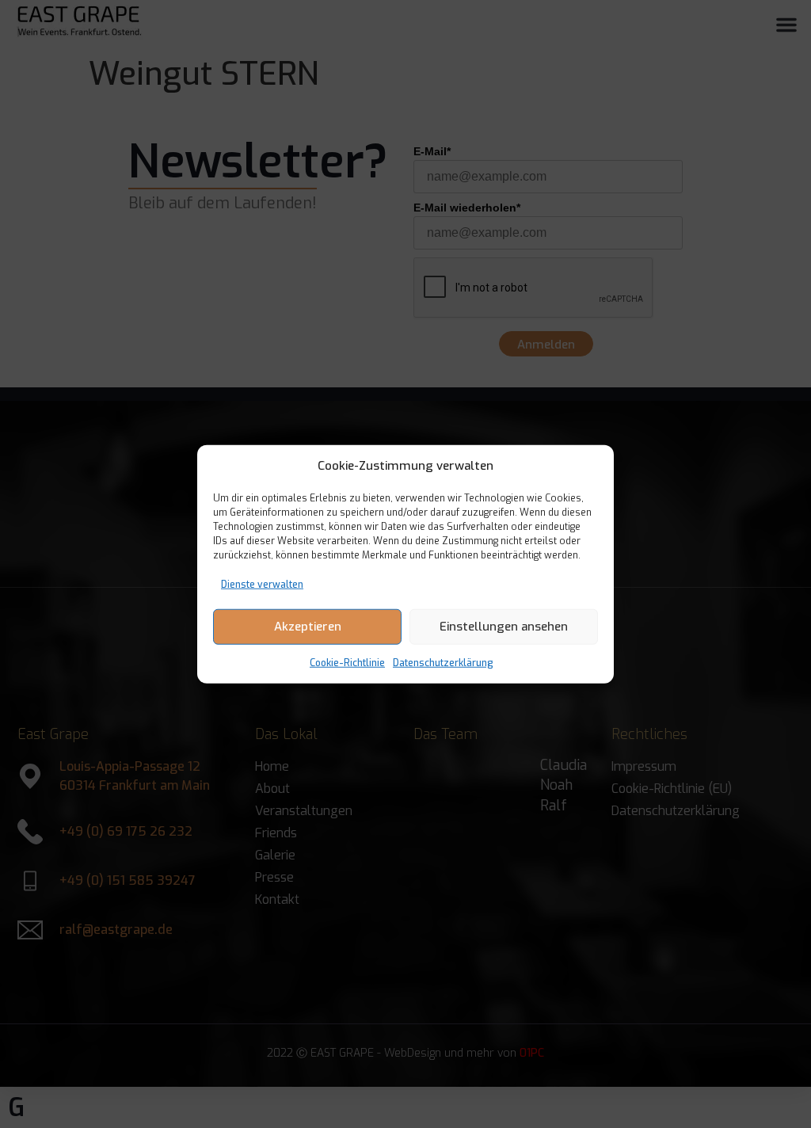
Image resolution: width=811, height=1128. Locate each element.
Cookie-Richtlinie (347, 662)
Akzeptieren (307, 626)
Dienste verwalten (262, 583)
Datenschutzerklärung (443, 662)
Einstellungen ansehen (504, 626)
